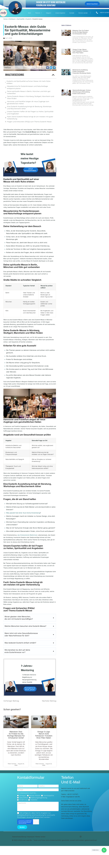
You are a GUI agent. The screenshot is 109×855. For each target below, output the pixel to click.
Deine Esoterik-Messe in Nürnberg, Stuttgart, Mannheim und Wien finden (30, 97)
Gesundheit (23, 798)
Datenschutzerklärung (19, 837)
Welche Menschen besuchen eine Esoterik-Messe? (25, 626)
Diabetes (33, 800)
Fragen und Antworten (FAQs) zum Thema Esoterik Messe (29, 122)
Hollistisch (12, 19)
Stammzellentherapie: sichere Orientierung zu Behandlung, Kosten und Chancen (81, 91)
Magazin (48, 13)
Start (29, 13)
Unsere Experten (60, 13)
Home (5, 19)
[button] (47, 67)
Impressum (30, 837)
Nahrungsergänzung (39, 798)
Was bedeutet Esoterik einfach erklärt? (20, 643)
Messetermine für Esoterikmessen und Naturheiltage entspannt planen (27, 87)
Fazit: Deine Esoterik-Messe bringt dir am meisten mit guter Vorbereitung (30, 118)
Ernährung (23, 800)
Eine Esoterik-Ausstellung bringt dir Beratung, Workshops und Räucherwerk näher (29, 108)
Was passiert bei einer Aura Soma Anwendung (23, 513)
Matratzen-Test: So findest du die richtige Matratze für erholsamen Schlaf (16, 735)
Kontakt (71, 13)
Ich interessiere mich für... (27, 793)
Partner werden (83, 13)
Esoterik (28, 19)
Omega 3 (22, 796)
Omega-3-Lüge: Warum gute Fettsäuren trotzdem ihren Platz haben (43, 735)
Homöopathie (48, 796)
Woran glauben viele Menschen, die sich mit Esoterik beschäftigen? (19, 618)
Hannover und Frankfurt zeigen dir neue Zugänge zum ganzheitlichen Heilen (28, 103)
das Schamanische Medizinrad (27, 535)
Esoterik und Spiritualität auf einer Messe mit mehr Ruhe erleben (28, 82)
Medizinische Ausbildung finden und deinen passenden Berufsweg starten (81, 71)
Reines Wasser (34, 796)
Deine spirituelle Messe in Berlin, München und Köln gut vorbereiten (28, 92)
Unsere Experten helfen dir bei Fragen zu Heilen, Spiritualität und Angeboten (30, 113)
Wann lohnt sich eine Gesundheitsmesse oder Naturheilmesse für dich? (21, 634)
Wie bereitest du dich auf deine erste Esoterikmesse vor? (17, 651)
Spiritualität (20, 19)
